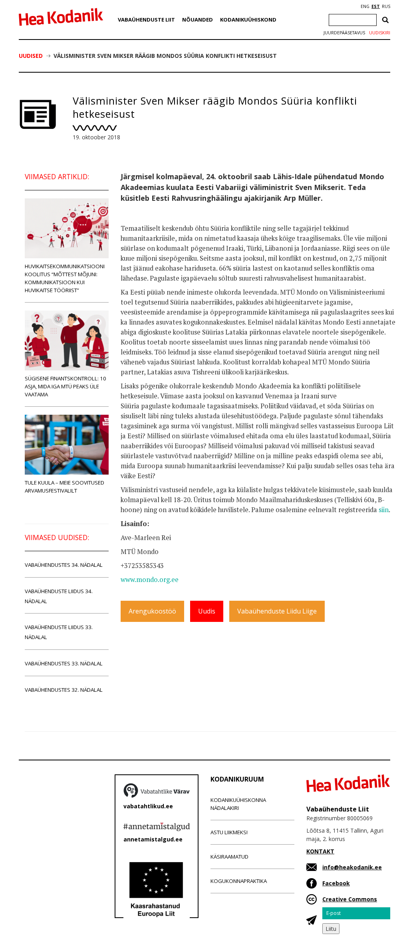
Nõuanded (197, 19)
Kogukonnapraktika (238, 881)
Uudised (31, 55)
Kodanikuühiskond (248, 19)
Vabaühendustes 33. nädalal (64, 663)
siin (384, 509)
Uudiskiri (379, 33)
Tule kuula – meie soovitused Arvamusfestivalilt (64, 486)
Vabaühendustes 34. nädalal (64, 564)
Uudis (206, 611)
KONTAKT (320, 851)
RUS (386, 6)
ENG (365, 6)
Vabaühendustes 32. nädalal (64, 689)
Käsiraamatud (229, 856)
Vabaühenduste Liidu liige (277, 611)
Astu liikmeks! (229, 832)
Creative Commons (349, 899)
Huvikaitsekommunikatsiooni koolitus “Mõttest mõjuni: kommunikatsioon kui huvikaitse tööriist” (65, 278)
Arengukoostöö (152, 611)
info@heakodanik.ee (352, 867)
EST (375, 6)
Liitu (331, 928)
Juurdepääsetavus (344, 33)
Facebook (336, 883)
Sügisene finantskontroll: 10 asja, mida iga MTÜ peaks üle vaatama (65, 386)
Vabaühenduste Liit (146, 19)
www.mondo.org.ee (150, 579)
